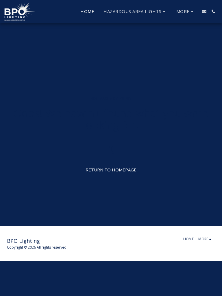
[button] (135, 11)
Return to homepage (111, 170)
